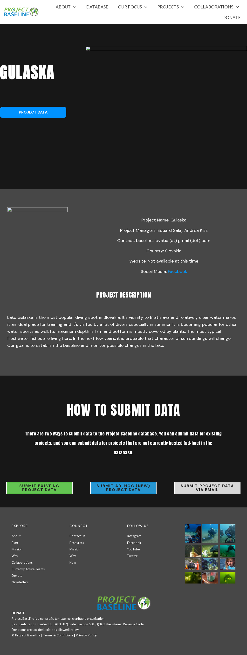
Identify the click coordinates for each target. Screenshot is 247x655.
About (16, 536)
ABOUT (63, 6)
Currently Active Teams (28, 569)
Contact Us (77, 536)
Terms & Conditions (58, 635)
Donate (17, 575)
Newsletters (20, 582)
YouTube (133, 549)
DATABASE (97, 6)
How (72, 562)
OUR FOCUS (130, 6)
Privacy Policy (86, 635)
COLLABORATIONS (213, 6)
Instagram (134, 536)
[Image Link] (166, 106)
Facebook (177, 271)
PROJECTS (168, 6)
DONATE (231, 17)
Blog (15, 543)
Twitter (132, 556)
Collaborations (22, 562)
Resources (76, 543)
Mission (17, 549)
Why (15, 556)
